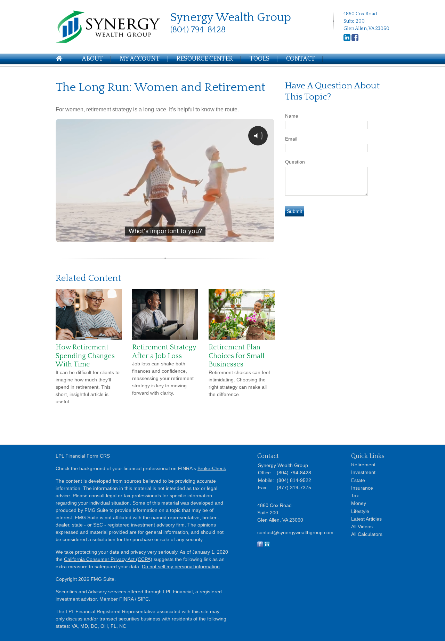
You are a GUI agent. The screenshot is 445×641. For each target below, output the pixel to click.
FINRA (126, 599)
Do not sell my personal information (181, 566)
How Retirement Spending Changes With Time (85, 355)
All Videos (362, 526)
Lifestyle (360, 511)
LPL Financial (178, 591)
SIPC (143, 599)
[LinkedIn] (346, 39)
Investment (363, 472)
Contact (300, 58)
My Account (140, 58)
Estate (358, 480)
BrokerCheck (211, 468)
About (92, 58)
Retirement (363, 464)
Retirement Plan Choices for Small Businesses (237, 355)
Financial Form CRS (87, 456)
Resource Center (204, 58)
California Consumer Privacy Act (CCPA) (108, 559)
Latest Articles (366, 519)
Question (295, 162)
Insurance (362, 488)
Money (358, 503)
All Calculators (366, 534)
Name (291, 116)
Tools (259, 58)
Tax (355, 495)
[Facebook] (354, 39)
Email (291, 139)
